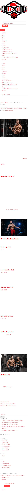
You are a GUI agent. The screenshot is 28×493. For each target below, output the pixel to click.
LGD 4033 (4, 273)
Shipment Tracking (7, 51)
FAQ (3, 43)
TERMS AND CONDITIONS (10, 57)
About (3, 34)
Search (5, 25)
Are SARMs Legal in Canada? (10, 424)
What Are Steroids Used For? (8, 405)
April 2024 (5, 440)
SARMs (25, 158)
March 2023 (5, 450)
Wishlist (4, 59)
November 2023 (6, 446)
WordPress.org (6, 467)
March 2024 (5, 442)
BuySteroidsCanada (7, 110)
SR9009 (8, 334)
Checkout (4, 40)
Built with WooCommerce (17, 475)
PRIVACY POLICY (7, 49)
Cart (3, 38)
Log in (3, 461)
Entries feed (5, 463)
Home (3, 32)
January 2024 (6, 444)
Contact (4, 42)
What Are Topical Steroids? (7, 403)
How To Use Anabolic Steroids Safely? (12, 420)
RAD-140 (3, 319)
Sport (6, 102)
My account (5, 47)
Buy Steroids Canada (12, 209)
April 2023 (5, 448)
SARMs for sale (7, 387)
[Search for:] (14, 414)
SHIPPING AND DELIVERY (9, 53)
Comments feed (6, 465)
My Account (5, 477)
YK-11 (2, 250)
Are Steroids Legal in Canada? (10, 422)
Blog (3, 36)
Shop (3, 55)
